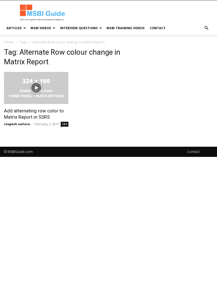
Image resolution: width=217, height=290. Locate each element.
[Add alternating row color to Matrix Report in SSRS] (36, 88)
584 (64, 124)
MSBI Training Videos (126, 28)
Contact (158, 28)
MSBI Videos (41, 28)
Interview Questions (79, 28)
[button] (206, 28)
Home (9, 42)
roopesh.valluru (17, 124)
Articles (14, 28)
